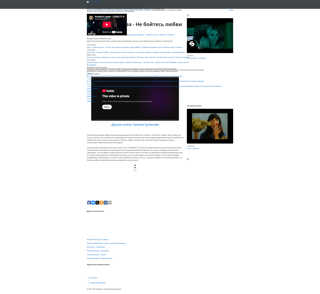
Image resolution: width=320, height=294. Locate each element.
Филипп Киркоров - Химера (97, 239)
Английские (170, 86)
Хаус (152, 76)
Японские (139, 86)
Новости (90, 91)
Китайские (131, 86)
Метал (156, 76)
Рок (106, 76)
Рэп (96, 76)
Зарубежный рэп (175, 76)
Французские (148, 86)
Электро (139, 76)
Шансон (116, 76)
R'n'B (110, 76)
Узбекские (97, 86)
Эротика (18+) (186, 81)
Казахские (114, 86)
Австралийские (93, 89)
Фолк (130, 76)
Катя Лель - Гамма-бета (96, 247)
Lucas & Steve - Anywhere (196, 58)
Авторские (134, 81)
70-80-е (108, 81)
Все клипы (91, 76)
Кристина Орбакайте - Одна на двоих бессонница (106, 243)
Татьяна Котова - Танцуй (96, 254)
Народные (160, 81)
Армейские (169, 81)
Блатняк (177, 81)
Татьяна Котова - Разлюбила (98, 251)
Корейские (122, 86)
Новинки (90, 101)
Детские (117, 81)
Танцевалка (100, 81)
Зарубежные (92, 96)
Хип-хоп (101, 76)
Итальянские (180, 86)
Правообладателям (98, 283)
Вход (231, 10)
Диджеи (142, 81)
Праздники (125, 81)
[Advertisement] (135, 49)
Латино (148, 81)
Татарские (106, 86)
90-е (112, 81)
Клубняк (146, 76)
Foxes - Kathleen (193, 148)
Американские (159, 86)
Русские (90, 86)
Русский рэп (164, 76)
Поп (134, 76)
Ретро (154, 81)
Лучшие (90, 94)
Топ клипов (95, 1)
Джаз (121, 76)
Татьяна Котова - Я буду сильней (99, 258)
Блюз (126, 76)
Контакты (94, 278)
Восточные (91, 81)
